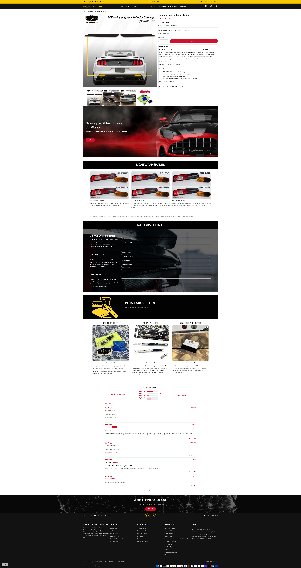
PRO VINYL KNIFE (150, 323)
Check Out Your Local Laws (95, 524)
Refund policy (87, 562)
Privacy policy (98, 562)
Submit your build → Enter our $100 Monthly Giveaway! (150, 1)
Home (85, 11)
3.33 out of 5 (122, 394)
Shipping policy (121, 562)
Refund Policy (114, 533)
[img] (108, 408)
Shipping (160, 25)
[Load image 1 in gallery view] (95, 98)
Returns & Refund (169, 528)
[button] (122, 6)
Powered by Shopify (108, 566)
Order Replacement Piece (118, 539)
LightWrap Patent (142, 541)
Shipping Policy (114, 536)
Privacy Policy (168, 533)
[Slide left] (85, 97)
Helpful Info (169, 524)
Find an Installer (142, 531)
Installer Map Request (170, 547)
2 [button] (149, 491)
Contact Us (113, 528)
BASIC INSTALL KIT (110, 323)
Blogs (166, 549)
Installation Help (142, 533)
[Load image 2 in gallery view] (111, 98)
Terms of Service (169, 536)
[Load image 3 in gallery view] (128, 98)
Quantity (161, 37)
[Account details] (211, 6)
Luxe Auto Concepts (94, 566)
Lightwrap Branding (170, 541)
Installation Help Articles (171, 552)
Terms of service (109, 562)
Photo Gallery (141, 536)
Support (114, 524)
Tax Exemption (114, 541)
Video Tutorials (141, 528)
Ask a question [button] (182, 395)
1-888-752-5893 (212, 516)
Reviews (139, 539)
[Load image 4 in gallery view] (145, 98)
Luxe (194, 524)
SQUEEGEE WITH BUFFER (190, 323)
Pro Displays (168, 544)
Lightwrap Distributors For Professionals (176, 539)
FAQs (111, 531)
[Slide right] (155, 97)
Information (142, 524)
